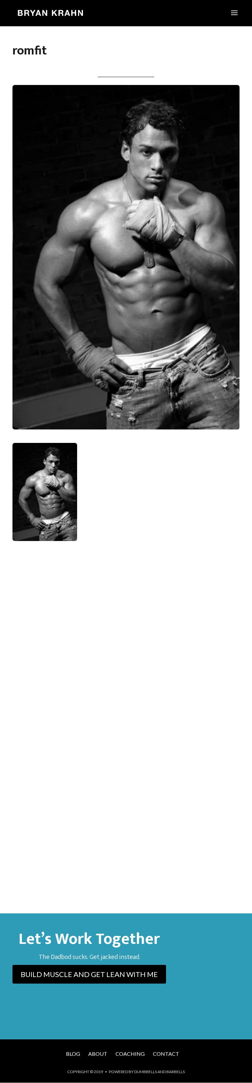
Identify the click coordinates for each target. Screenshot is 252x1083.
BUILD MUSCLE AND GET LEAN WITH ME (89, 974)
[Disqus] (125, 643)
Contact (166, 1054)
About (97, 1054)
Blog (73, 1054)
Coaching (130, 1054)
